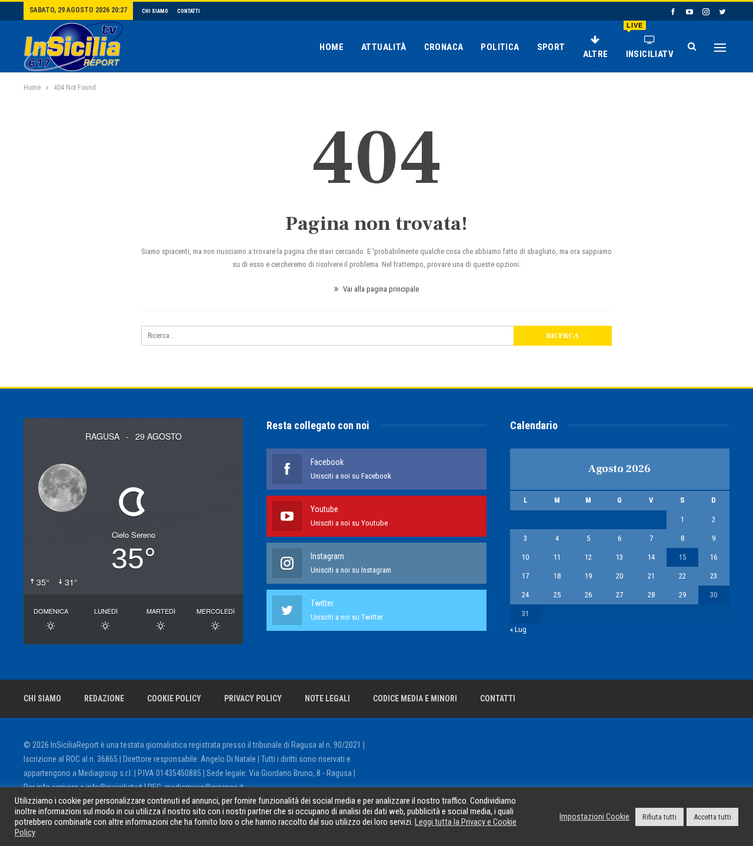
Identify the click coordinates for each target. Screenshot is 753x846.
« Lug (518, 629)
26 (588, 594)
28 (651, 594)
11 (557, 557)
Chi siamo (155, 11)
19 (588, 575)
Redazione (104, 698)
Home (331, 47)
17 (525, 575)
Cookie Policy (174, 698)
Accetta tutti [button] (712, 816)
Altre (595, 54)
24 (525, 594)
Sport (551, 47)
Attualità (384, 47)
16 (713, 557)
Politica (500, 47)
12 (588, 557)
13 (619, 557)
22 (682, 575)
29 (682, 594)
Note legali (327, 698)
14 (651, 557)
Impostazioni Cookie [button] (594, 816)
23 (713, 575)
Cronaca (444, 47)
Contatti (188, 11)
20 (619, 575)
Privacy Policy (253, 698)
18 (557, 575)
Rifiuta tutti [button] (659, 816)
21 (651, 575)
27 (619, 594)
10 (525, 557)
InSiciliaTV (650, 40)
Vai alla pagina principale (380, 289)
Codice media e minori (415, 698)
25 (557, 594)
